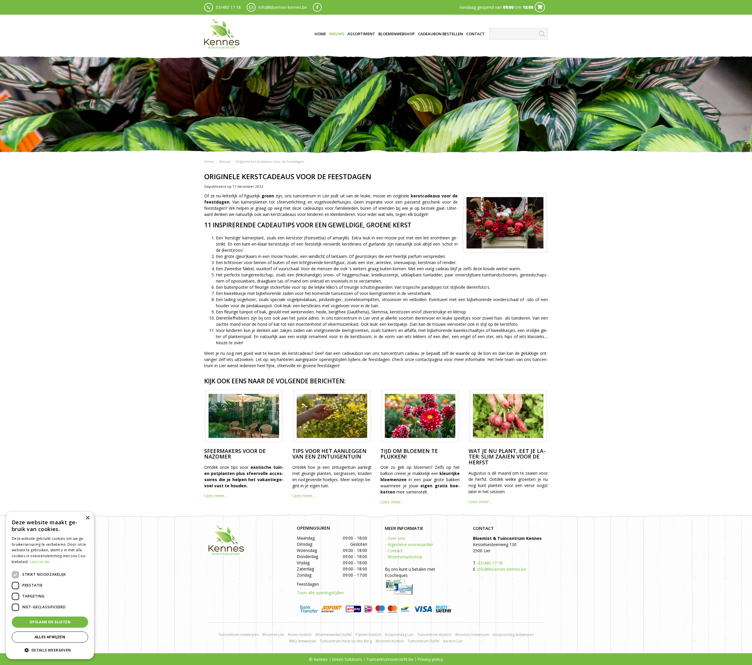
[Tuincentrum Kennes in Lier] (221, 34)
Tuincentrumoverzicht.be (389, 659)
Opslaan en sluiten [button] (49, 621)
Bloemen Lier (273, 634)
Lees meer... (215, 495)
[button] (50, 649)
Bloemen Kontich (390, 641)
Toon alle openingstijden (320, 592)
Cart (540, 7)
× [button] (87, 518)
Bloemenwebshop (405, 557)
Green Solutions (347, 659)
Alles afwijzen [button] (50, 636)
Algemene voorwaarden (410, 544)
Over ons (396, 538)
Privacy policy (430, 659)
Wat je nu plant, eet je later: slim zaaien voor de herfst (507, 456)
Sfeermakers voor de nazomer (235, 453)
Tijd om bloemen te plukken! (409, 453)
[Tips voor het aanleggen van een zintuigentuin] (332, 416)
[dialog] (50, 585)
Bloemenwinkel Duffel (333, 634)
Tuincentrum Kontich (434, 634)
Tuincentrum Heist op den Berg (346, 641)
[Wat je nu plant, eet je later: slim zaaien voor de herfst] (508, 416)
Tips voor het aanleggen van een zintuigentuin (329, 453)
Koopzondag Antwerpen (513, 634)
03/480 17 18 (228, 7)
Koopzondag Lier (399, 634)
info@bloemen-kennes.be (282, 7)
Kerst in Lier (453, 641)
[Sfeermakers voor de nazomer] (244, 416)
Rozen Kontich (300, 634)
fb (317, 7)
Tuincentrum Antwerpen (238, 634)
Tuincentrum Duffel (423, 641)
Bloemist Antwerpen (472, 634)
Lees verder (40, 561)
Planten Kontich (368, 634)
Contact (395, 550)
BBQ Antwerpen (302, 641)
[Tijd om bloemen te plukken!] (420, 416)
